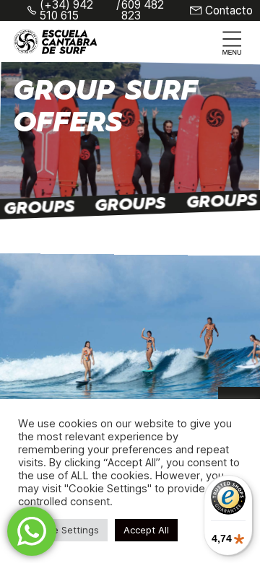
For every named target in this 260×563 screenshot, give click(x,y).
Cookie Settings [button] (63, 530)
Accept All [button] (146, 530)
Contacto (229, 10)
